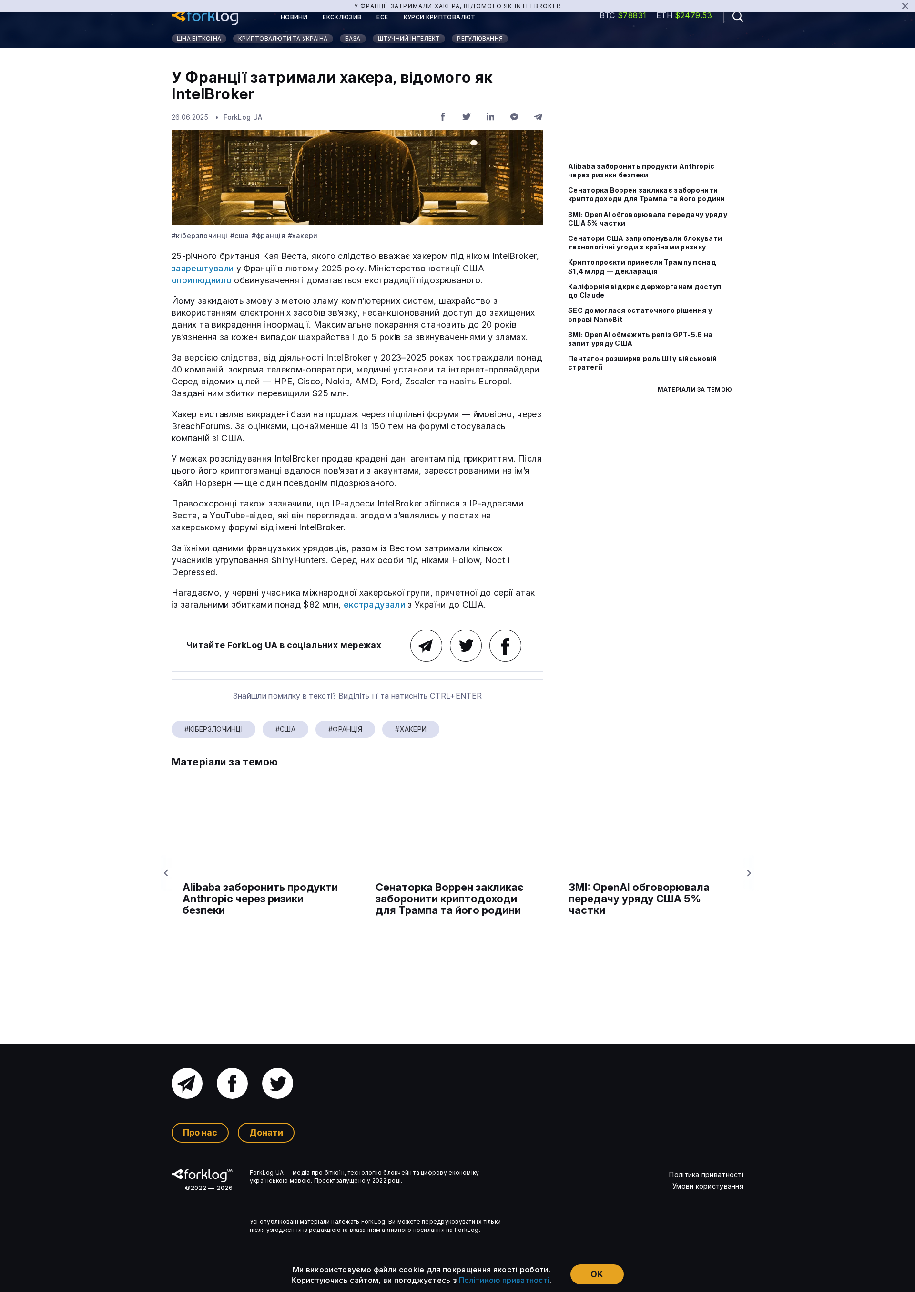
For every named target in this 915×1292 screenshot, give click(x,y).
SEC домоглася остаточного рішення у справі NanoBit (640, 315)
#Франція (268, 235)
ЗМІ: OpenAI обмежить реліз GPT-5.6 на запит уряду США (640, 339)
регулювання (480, 38)
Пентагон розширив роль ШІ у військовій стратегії (642, 362)
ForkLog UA (243, 117)
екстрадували (374, 604)
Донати (266, 1132)
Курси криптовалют (440, 17)
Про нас (200, 1132)
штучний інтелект (409, 38)
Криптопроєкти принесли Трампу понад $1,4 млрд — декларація (642, 266)
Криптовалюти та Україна (283, 38)
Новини (294, 17)
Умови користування (707, 1186)
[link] (208, 17)
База (353, 38)
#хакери (303, 235)
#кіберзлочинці (200, 235)
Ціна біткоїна (199, 38)
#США (239, 235)
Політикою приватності (504, 1280)
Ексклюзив (342, 17)
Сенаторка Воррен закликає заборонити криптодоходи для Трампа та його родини (646, 194)
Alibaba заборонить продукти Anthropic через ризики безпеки (641, 170)
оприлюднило (202, 280)
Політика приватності (706, 1174)
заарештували (203, 268)
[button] (733, 16)
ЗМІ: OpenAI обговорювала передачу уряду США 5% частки (647, 218)
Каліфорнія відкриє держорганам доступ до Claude (644, 290)
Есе (382, 17)
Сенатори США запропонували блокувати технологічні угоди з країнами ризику (645, 242)
